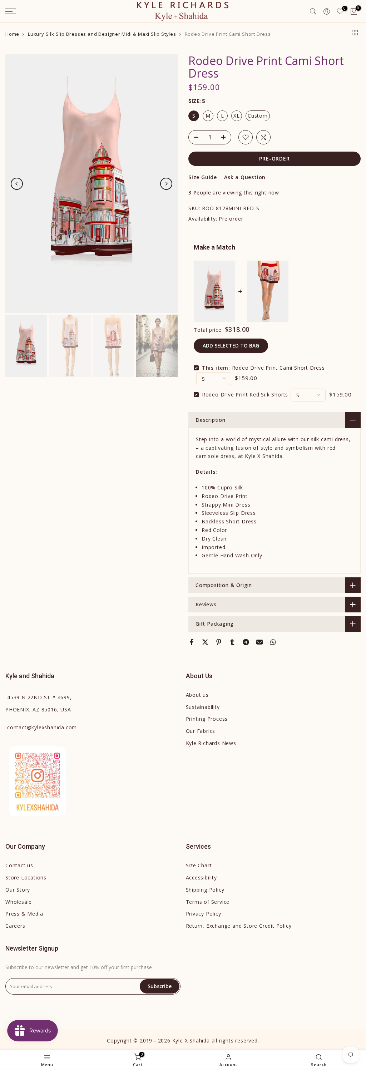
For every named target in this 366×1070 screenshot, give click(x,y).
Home (12, 34)
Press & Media (24, 913)
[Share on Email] (259, 642)
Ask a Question (245, 177)
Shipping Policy (205, 889)
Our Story (17, 889)
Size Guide (202, 177)
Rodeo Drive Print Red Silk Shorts (245, 394)
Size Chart (199, 865)
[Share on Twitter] (205, 642)
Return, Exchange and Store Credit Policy (239, 925)
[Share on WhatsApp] (273, 642)
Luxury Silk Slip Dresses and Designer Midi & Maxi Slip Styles (102, 34)
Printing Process (207, 718)
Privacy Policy (203, 913)
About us (197, 694)
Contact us (19, 865)
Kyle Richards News (211, 743)
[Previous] (17, 184)
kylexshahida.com (42, 727)
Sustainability (203, 707)
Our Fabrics (201, 731)
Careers (15, 925)
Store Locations (25, 877)
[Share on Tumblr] (232, 642)
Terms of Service (208, 901)
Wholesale (18, 901)
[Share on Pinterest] (219, 642)
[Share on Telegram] (246, 642)
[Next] (166, 184)
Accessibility (201, 877)
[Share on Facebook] (191, 642)
